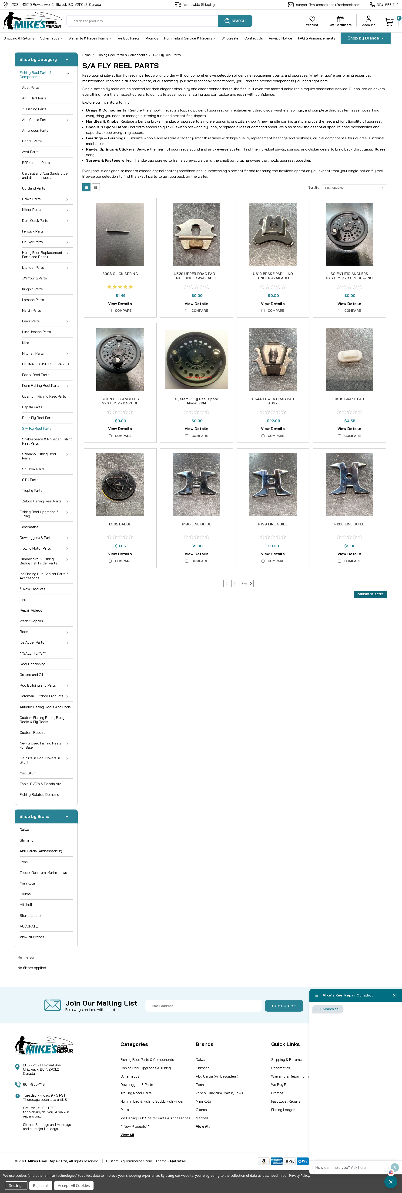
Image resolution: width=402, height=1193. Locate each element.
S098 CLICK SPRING (120, 274)
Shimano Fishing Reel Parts (39, 456)
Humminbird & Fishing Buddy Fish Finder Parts (38, 561)
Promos (152, 38)
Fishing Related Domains (39, 794)
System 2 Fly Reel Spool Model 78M (196, 401)
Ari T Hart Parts (34, 98)
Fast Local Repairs (286, 1101)
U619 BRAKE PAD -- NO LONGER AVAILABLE (273, 276)
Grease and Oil (31, 674)
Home (86, 55)
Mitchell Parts (33, 353)
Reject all (41, 1185)
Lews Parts (31, 321)
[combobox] (159, 21)
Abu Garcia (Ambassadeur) (41, 851)
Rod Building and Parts (38, 685)
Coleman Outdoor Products (42, 696)
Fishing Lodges (283, 1110)
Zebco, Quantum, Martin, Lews (43, 872)
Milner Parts (31, 209)
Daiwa (24, 829)
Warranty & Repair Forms (89, 38)
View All (127, 1135)
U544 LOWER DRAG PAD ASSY (273, 401)
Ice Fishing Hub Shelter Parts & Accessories (44, 576)
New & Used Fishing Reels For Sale (40, 745)
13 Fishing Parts (34, 109)
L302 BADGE (120, 524)
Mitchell (26, 904)
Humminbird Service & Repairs (188, 38)
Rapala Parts (32, 407)
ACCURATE (29, 926)
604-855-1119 (388, 5)
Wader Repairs (31, 621)
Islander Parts (33, 267)
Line (23, 599)
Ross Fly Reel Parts (38, 418)
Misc (25, 343)
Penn (24, 862)
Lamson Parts (33, 300)
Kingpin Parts (32, 289)
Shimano (27, 840)
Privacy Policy (299, 1175)
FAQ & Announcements (316, 38)
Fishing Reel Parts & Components (36, 74)
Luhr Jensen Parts (36, 332)
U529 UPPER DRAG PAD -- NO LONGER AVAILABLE (196, 276)
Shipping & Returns (18, 38)
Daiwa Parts (31, 199)
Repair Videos (31, 610)
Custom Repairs (32, 732)
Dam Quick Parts (35, 220)
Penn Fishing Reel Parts (41, 385)
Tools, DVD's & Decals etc (40, 784)
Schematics (50, 38)
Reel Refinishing (32, 664)
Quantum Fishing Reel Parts (44, 396)
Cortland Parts (33, 188)
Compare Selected (370, 594)
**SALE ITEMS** (33, 653)
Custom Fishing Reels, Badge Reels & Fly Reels (43, 719)
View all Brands (32, 937)
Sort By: (314, 187)
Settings (16, 1185)
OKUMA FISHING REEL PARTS (45, 364)
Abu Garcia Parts (35, 120)
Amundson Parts (35, 130)
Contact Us (254, 38)
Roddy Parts (32, 141)
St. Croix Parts (33, 469)
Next (245, 583)
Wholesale (230, 38)
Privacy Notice (280, 38)
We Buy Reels (128, 38)
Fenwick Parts (33, 231)
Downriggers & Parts (36, 537)
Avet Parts (30, 152)
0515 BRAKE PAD (349, 399)
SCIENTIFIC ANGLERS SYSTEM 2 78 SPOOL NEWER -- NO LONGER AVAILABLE (120, 405)
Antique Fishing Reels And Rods (45, 707)
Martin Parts (31, 310)
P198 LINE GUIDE (196, 524)
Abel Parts (30, 87)
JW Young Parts (34, 278)
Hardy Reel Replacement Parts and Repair (42, 254)
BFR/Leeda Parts (36, 163)
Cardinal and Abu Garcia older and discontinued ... (45, 175)
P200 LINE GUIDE (349, 524)
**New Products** (34, 589)
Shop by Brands (364, 38)
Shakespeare (30, 915)
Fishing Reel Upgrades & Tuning (39, 514)
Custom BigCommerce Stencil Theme (136, 1161)
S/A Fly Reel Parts (36, 428)
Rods (24, 631)
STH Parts (30, 480)
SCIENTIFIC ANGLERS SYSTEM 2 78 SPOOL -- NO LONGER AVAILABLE (349, 278)
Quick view (120, 261)
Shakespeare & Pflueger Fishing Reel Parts (47, 441)
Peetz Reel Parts (35, 375)
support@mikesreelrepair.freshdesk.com (328, 5)
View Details (120, 303)
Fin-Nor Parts (32, 242)
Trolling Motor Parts (35, 548)
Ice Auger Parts (32, 642)
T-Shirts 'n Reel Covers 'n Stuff (40, 760)
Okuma (25, 894)
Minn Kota (27, 883)
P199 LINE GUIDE (273, 524)
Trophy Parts (32, 490)
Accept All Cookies (74, 1185)
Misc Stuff (28, 773)
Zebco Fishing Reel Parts (42, 501)
